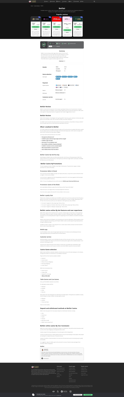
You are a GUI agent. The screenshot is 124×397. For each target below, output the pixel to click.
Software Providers (72, 369)
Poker (70, 376)
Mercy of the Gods (46, 275)
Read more (61, 61)
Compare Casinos (72, 368)
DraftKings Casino (84, 369)
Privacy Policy (59, 374)
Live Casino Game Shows (73, 373)
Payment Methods (72, 371)
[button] (52, 43)
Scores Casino (83, 373)
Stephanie (58, 46)
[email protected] (46, 358)
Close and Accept (88, 394)
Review (35, 29)
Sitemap (58, 376)
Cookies (58, 373)
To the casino (35, 26)
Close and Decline (78, 394)
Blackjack (70, 374)
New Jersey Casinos (72, 381)
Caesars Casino (83, 368)
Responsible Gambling (61, 369)
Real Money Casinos (72, 380)
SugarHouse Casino (84, 374)
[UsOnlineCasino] (34, 1)
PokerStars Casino (84, 371)
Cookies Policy (59, 395)
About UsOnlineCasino (61, 368)
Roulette (70, 378)
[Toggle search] (94, 1)
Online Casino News (60, 371)
